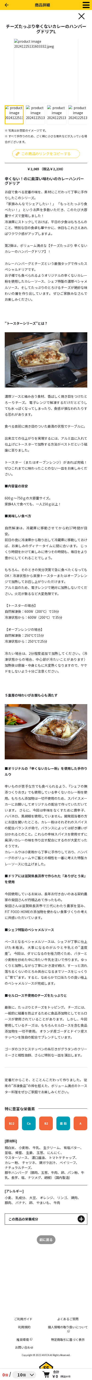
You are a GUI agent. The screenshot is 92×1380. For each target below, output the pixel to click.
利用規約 (24, 1327)
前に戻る (46, 1239)
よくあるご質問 (68, 1319)
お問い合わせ (24, 1347)
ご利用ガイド (23, 1319)
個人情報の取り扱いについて (68, 1327)
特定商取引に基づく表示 (68, 1339)
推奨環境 (23, 1339)
